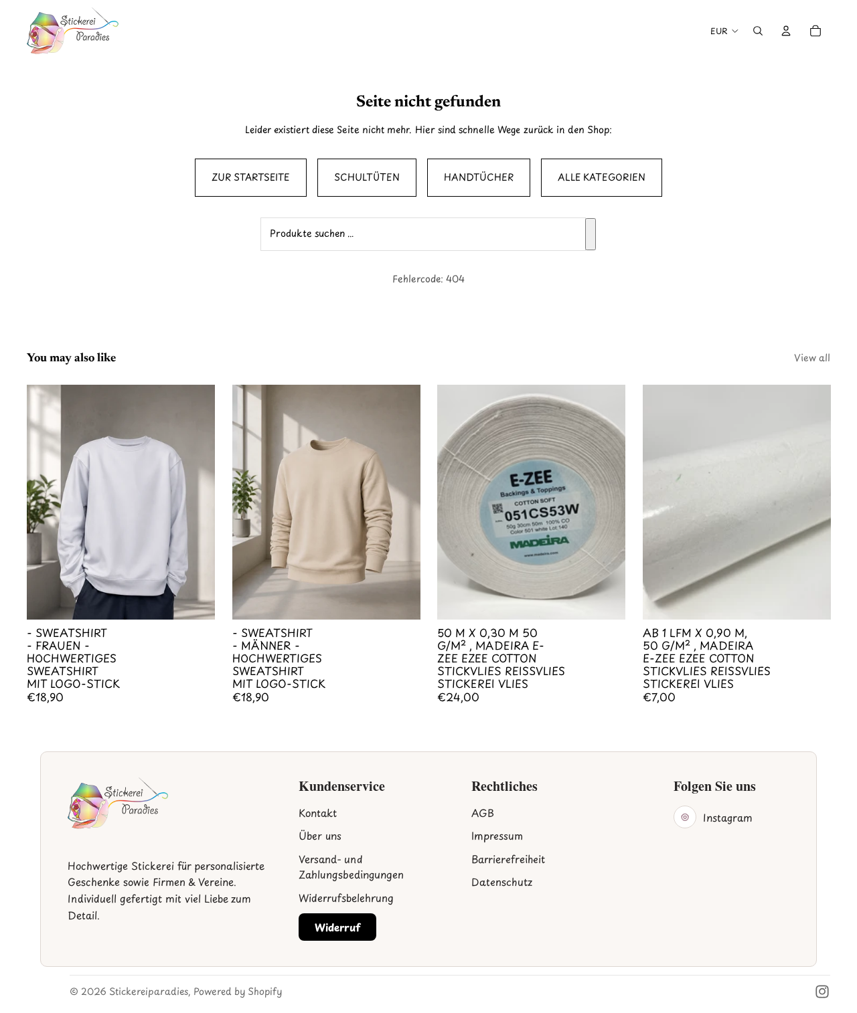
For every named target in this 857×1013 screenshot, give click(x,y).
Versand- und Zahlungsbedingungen (351, 866)
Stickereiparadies (148, 991)
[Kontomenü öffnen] (786, 30)
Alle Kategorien (601, 177)
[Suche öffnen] (758, 30)
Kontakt (318, 812)
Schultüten (367, 177)
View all (812, 358)
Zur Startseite (251, 177)
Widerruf (337, 927)
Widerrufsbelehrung (346, 897)
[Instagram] (822, 992)
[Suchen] (590, 234)
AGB (482, 812)
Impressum (497, 835)
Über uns (320, 835)
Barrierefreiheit (508, 858)
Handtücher (479, 177)
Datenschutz (501, 881)
